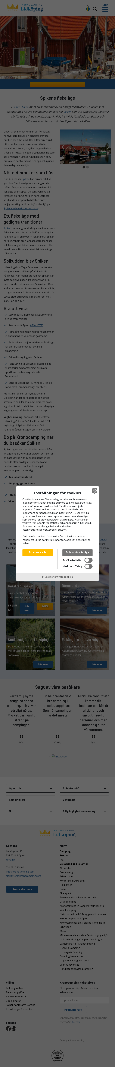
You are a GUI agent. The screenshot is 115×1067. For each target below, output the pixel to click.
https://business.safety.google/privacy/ (44, 529)
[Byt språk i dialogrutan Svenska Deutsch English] (94, 491)
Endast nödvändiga (77, 552)
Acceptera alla (37, 552)
